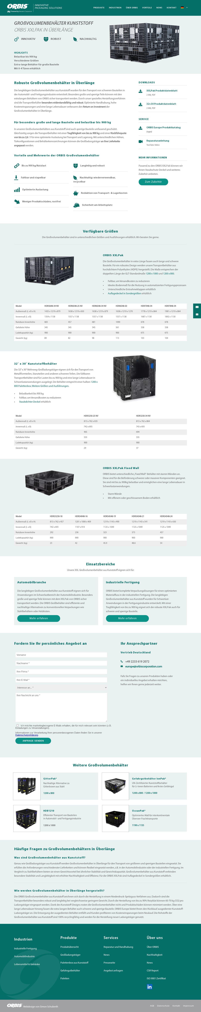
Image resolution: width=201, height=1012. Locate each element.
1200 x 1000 (152, 274)
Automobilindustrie (24, 956)
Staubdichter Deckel (29, 402)
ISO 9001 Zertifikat (156, 978)
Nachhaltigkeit (154, 955)
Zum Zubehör (153, 182)
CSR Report (152, 970)
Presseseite (109, 963)
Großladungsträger (70, 955)
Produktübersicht (69, 947)
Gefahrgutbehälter (70, 970)
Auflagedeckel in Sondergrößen (124, 293)
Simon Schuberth (49, 1007)
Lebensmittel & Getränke (27, 964)
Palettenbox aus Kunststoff (74, 963)
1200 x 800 (168, 274)
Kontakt (176, 1006)
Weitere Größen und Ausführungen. (50, 386)
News (106, 955)
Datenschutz (163, 1006)
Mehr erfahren (39, 618)
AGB (152, 1006)
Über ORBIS (153, 947)
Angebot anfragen (113, 970)
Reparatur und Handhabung (118, 947)
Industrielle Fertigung (25, 948)
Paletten (64, 978)
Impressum (188, 1006)
